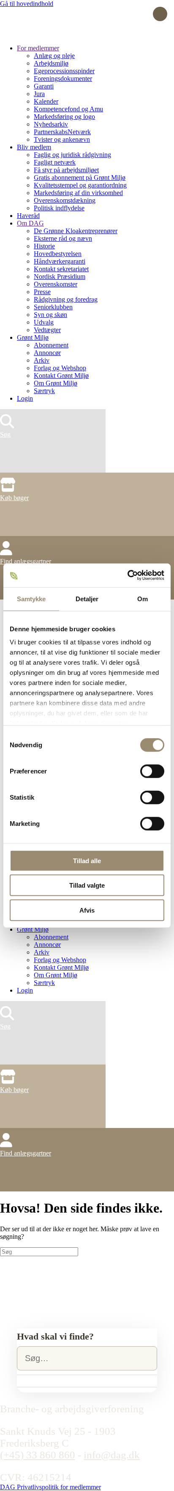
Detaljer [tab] (87, 598)
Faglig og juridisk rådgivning (72, 154)
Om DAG (30, 223)
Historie (44, 246)
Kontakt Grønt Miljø (61, 375)
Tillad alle (87, 860)
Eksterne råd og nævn (63, 238)
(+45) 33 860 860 (37, 1455)
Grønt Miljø (33, 337)
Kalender (46, 101)
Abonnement (51, 345)
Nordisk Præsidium (59, 276)
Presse (42, 291)
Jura (39, 93)
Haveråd (28, 215)
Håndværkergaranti (59, 261)
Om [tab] (142, 598)
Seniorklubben (53, 307)
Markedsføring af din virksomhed (78, 192)
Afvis (87, 909)
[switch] (152, 771)
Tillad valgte (87, 885)
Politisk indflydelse (59, 208)
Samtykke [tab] (31, 598)
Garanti (44, 86)
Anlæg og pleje (54, 55)
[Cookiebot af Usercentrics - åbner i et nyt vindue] (127, 575)
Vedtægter (47, 329)
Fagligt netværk (55, 162)
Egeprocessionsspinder (64, 70)
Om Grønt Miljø (55, 383)
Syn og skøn (50, 314)
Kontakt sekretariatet (61, 268)
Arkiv (41, 360)
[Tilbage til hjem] (31, 33)
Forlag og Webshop (60, 367)
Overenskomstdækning (64, 200)
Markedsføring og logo (64, 116)
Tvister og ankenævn (62, 139)
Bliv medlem (34, 147)
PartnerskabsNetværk (62, 131)
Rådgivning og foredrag (66, 299)
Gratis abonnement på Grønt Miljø (79, 177)
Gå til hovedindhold (26, 3)
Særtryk (44, 390)
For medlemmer (38, 48)
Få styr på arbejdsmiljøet (66, 169)
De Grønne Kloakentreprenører (75, 230)
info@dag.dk (112, 1455)
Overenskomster (55, 284)
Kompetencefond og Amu (68, 109)
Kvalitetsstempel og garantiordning (80, 185)
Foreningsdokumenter (63, 78)
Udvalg (44, 322)
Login (25, 398)
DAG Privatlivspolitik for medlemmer (50, 1487)
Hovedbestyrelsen (58, 253)
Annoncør (47, 352)
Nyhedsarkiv (51, 124)
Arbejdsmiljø (51, 63)
